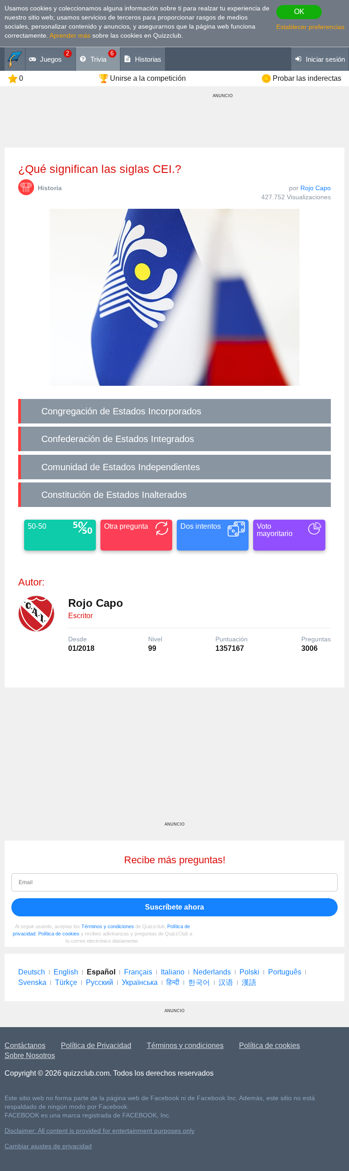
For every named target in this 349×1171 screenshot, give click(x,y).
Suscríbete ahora (174, 907)
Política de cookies (59, 933)
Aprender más (70, 35)
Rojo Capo (315, 188)
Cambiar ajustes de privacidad (48, 1146)
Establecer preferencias (310, 26)
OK (299, 11)
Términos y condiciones (107, 926)
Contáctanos (25, 1045)
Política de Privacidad (96, 1045)
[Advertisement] (174, 758)
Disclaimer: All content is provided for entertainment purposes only (99, 1130)
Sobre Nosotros (30, 1055)
